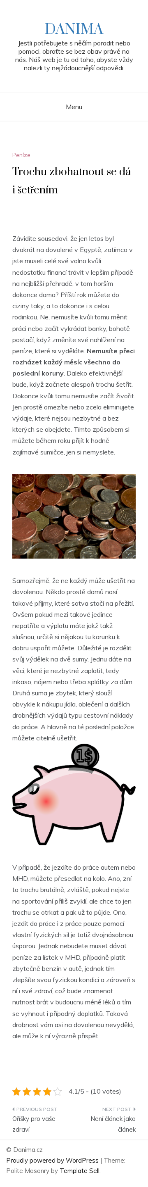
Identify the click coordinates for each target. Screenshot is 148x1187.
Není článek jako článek (113, 1124)
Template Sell (79, 1171)
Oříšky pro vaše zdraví (34, 1124)
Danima (74, 30)
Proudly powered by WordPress (53, 1160)
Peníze (21, 155)
